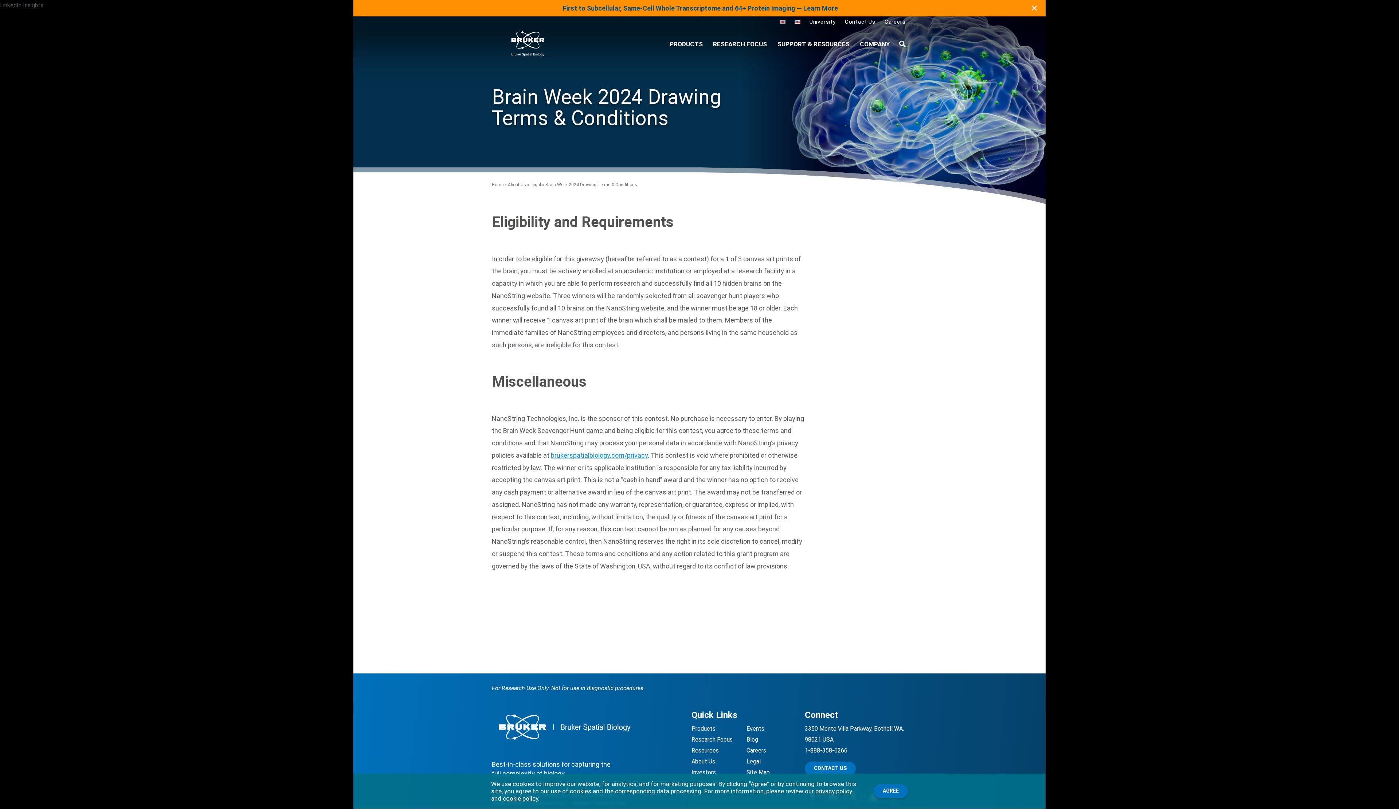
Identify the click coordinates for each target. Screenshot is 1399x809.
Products (703, 728)
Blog (752, 739)
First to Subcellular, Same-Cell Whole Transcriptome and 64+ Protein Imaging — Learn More (700, 8)
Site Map (758, 772)
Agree (891, 791)
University (823, 22)
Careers (895, 22)
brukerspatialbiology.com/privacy (599, 455)
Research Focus (740, 44)
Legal (535, 184)
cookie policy (520, 798)
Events (755, 728)
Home (497, 184)
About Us (517, 184)
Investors (703, 772)
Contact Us (860, 22)
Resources (705, 750)
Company (875, 44)
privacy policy (833, 791)
